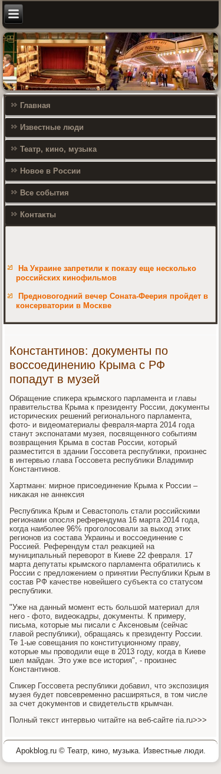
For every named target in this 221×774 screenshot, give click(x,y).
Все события (44, 192)
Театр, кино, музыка (58, 149)
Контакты (38, 214)
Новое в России (50, 170)
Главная (35, 105)
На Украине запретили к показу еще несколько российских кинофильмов (106, 273)
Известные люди (52, 127)
